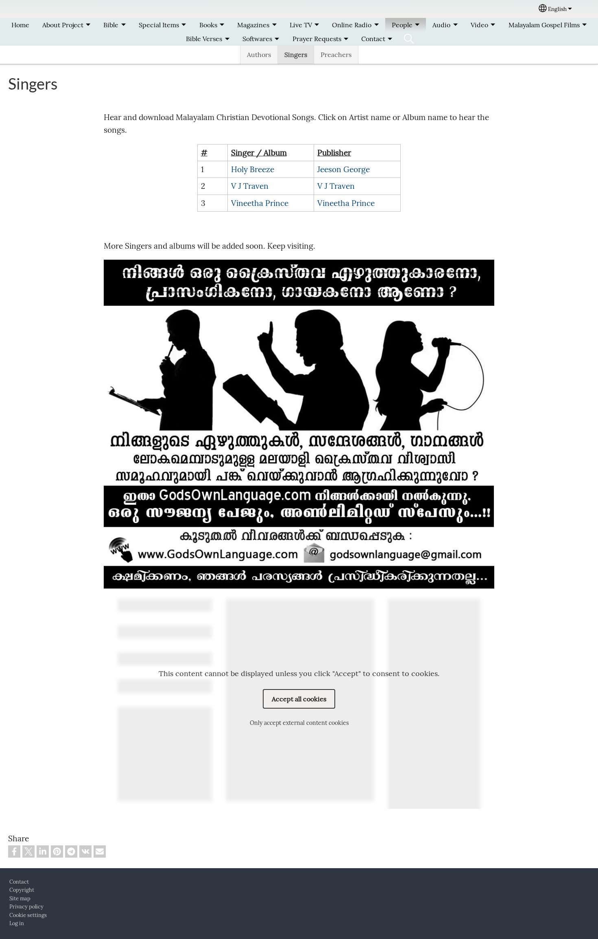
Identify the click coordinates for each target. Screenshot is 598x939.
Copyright (21, 889)
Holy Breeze (252, 169)
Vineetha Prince (259, 203)
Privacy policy (26, 906)
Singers (295, 54)
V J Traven (249, 186)
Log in (16, 923)
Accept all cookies (299, 699)
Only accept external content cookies (299, 723)
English (557, 9)
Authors (259, 54)
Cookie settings (28, 915)
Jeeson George (343, 169)
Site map (20, 898)
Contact (19, 881)
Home (20, 25)
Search (409, 39)
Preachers (336, 54)
